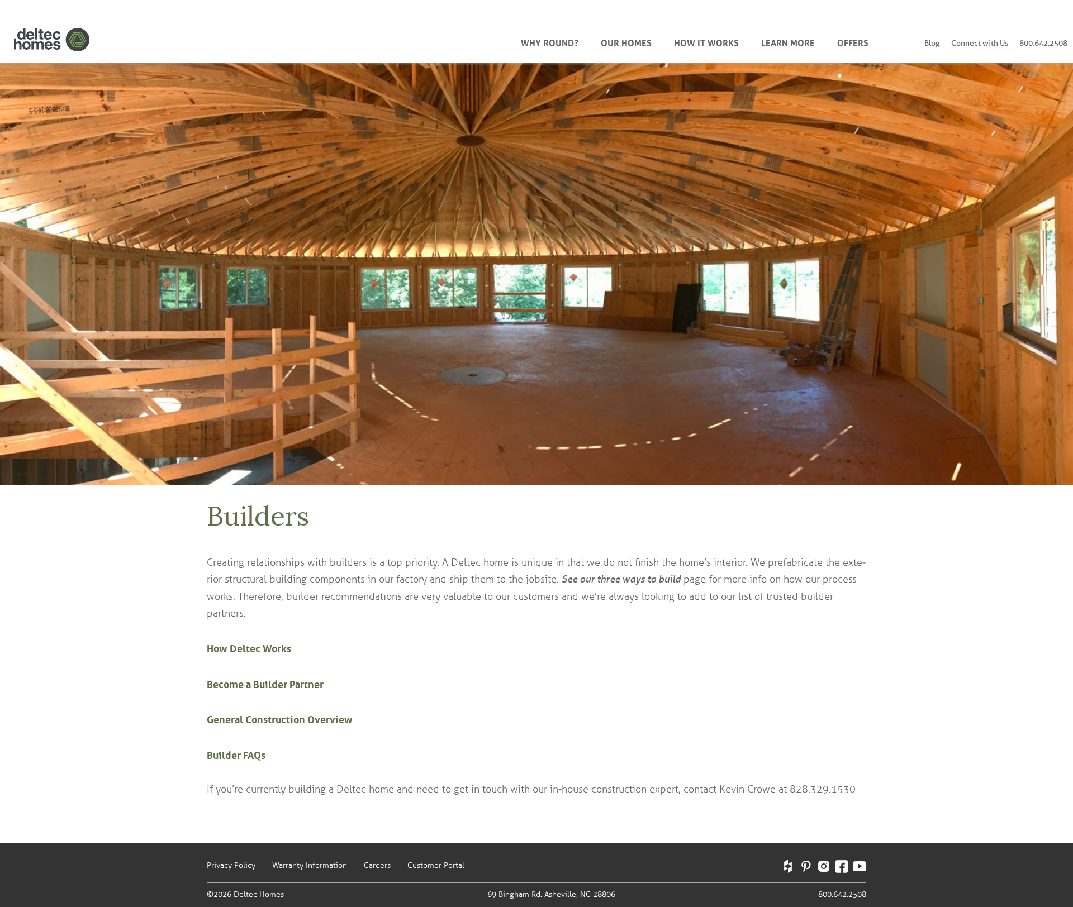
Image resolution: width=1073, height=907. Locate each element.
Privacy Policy (231, 865)
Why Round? (549, 42)
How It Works (706, 42)
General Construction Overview (280, 718)
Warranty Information (309, 865)
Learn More (788, 42)
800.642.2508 (1043, 43)
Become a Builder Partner (265, 683)
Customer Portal (435, 865)
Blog (932, 43)
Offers (852, 42)
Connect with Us (979, 43)
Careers (377, 865)
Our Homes (626, 42)
